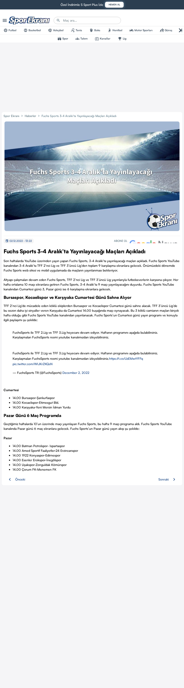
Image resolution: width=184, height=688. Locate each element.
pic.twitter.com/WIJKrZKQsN (33, 364)
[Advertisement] (92, 76)
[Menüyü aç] (5, 20)
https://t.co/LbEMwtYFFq (126, 358)
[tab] (10, 30)
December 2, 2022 (75, 373)
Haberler (30, 116)
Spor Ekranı (11, 116)
